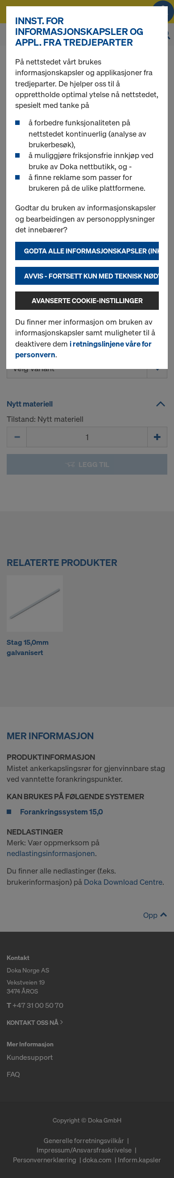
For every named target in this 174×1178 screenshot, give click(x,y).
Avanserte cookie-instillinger (87, 300)
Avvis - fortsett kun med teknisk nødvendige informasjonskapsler (91, 275)
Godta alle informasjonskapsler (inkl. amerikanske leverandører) (91, 250)
